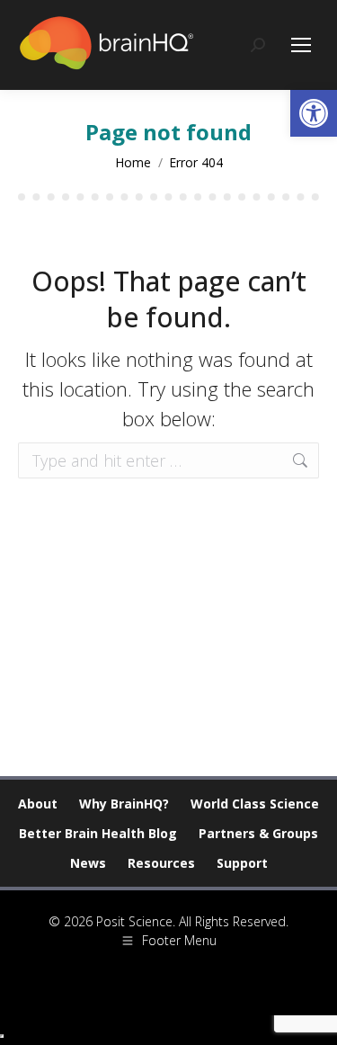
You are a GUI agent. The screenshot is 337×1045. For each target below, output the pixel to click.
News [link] (88, 862)
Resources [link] (161, 862)
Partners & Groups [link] (258, 833)
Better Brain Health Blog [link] (98, 833)
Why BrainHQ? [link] (124, 803)
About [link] (38, 803)
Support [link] (242, 862)
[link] (313, 113)
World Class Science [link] (255, 803)
